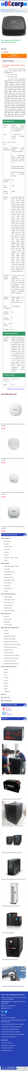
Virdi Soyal (6, 633)
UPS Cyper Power (8, 546)
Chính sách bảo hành (7, 1050)
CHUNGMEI (6, 691)
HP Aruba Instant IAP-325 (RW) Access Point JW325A (12, 459)
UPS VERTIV (7, 549)
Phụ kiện (6, 591)
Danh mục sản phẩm (9, 534)
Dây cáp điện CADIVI (9, 577)
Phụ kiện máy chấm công (10, 660)
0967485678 (8, 1008)
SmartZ (6, 680)
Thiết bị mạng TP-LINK (9, 599)
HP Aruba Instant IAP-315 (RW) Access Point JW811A (12, 493)
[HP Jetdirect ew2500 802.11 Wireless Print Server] (14, 26)
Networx (6, 672)
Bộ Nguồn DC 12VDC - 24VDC (11, 557)
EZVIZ (5, 675)
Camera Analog (7, 619)
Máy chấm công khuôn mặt (10, 647)
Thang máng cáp (8, 588)
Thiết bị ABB (7, 569)
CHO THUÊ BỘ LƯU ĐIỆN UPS (8, 1017)
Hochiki (6, 688)
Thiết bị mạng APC (8, 597)
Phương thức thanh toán (7, 1047)
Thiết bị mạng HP (20, 11)
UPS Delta (6, 544)
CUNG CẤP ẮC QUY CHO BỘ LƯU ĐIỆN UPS (12, 1026)
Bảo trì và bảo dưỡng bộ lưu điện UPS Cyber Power (13, 879)
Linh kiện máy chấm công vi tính (11, 658)
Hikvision (6, 686)
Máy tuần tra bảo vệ (8, 650)
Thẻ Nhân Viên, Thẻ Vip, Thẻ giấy (11, 655)
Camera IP (6, 616)
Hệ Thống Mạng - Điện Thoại (7, 11)
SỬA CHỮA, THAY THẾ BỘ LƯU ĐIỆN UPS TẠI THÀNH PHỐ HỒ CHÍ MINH (13, 1021)
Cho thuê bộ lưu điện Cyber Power (10, 959)
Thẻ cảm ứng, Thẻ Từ (9, 652)
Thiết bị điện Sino (8, 574)
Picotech (6, 677)
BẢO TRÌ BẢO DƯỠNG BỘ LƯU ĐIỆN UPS (11, 1031)
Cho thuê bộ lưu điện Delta (8, 932)
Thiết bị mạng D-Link (9, 602)
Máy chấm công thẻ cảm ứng (11, 641)
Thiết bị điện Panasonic (9, 571)
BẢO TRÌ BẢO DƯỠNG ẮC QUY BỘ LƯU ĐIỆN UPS (13, 1024)
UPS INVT (6, 555)
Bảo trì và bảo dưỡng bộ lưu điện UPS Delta (12, 852)
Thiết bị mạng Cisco (8, 605)
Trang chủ (4, 9)
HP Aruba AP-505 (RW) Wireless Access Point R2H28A (13, 425)
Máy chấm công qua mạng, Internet (12, 644)
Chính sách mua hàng (7, 1042)
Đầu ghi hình (7, 622)
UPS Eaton (6, 552)
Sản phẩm (11, 9)
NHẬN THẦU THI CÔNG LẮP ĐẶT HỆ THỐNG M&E (13, 1034)
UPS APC (6, 560)
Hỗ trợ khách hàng (9, 705)
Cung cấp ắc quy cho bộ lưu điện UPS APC (11, 799)
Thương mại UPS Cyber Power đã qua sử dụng (12, 825)
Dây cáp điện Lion (8, 582)
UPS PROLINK (7, 541)
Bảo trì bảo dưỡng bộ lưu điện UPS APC (11, 906)
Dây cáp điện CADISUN (9, 580)
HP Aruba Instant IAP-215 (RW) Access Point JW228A (12, 527)
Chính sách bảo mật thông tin (9, 1045)
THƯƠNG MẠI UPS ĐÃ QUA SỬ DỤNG (10, 1029)
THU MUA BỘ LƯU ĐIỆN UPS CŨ (9, 1037)
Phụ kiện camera (8, 624)
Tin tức (4, 718)
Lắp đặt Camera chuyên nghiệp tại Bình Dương (12, 986)
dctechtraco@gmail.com (10, 1005)
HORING (6, 683)
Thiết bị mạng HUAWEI (9, 610)
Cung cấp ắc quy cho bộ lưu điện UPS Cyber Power (13, 772)
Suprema (6, 630)
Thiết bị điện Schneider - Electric (11, 566)
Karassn (6, 669)
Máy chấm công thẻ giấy (9, 639)
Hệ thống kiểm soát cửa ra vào (11, 663)
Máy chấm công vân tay (9, 636)
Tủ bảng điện (7, 585)
